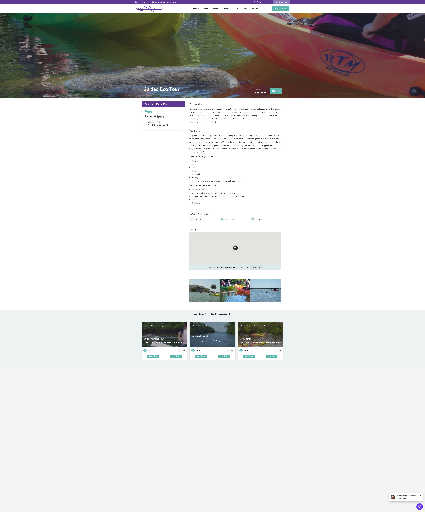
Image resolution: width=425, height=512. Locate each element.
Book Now (176, 356)
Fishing (215, 9)
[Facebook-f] (251, 2)
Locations (226, 9)
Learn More (153, 356)
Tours (206, 9)
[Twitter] (254, 2)
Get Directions (256, 268)
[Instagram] (257, 2)
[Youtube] (260, 2)
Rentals (196, 9)
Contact (244, 9)
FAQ (237, 9)
